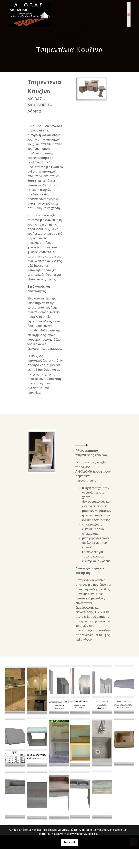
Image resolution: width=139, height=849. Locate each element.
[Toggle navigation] (129, 14)
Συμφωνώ (70, 842)
